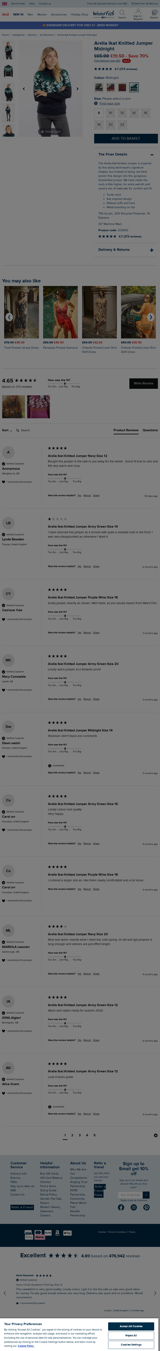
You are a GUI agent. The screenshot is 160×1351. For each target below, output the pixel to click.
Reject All (131, 1335)
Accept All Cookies (131, 1326)
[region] (79, 1334)
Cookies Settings (131, 1344)
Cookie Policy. (26, 1346)
